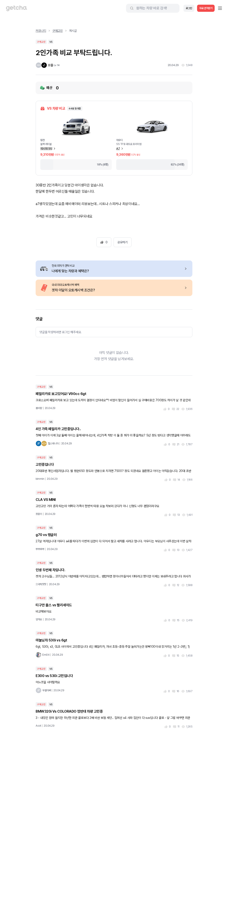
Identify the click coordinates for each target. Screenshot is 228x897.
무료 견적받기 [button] (206, 8)
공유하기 (122, 242)
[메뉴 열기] (220, 8)
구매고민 (57, 30)
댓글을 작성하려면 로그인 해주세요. (60, 332)
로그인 (189, 8)
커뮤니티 (41, 30)
